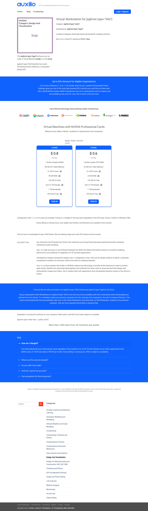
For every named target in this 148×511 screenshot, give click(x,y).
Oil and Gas (50, 494)
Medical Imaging (52, 485)
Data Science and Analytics (56, 453)
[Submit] (41, 404)
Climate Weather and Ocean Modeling (57, 425)
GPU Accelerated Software (56, 473)
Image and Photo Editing (55, 477)
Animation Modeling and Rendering (55, 418)
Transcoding (46, 505)
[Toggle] (19, 343)
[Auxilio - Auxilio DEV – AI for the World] (26, 4)
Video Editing (51, 498)
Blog (28, 12)
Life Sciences (51, 481)
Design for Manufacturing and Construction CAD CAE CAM (57, 462)
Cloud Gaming (35, 505)
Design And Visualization (56, 457)
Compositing (51, 431)
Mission (53, 505)
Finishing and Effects (54, 468)
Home (19, 12)
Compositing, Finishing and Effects (56, 436)
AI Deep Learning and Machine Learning (58, 411)
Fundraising (38, 12)
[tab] (67, 140)
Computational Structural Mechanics (56, 447)
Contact (60, 505)
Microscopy (50, 489)
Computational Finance (55, 442)
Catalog (67, 505)
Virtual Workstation (23, 505)
